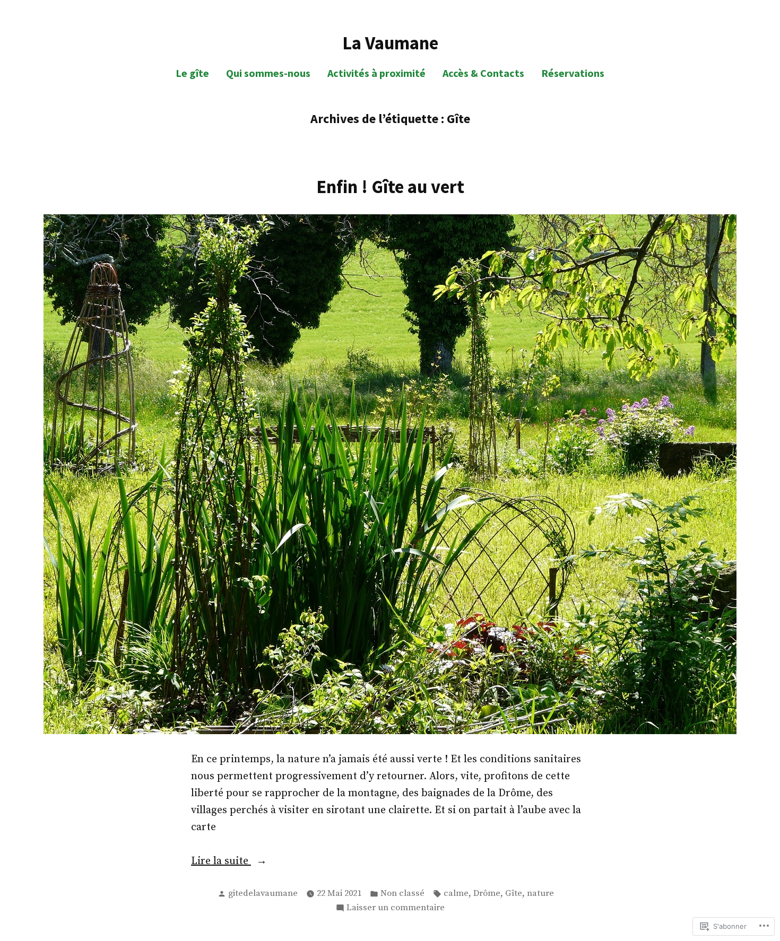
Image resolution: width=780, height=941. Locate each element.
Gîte (513, 893)
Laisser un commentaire (395, 909)
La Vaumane (390, 42)
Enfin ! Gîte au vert (390, 186)
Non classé (402, 893)
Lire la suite (221, 862)
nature (540, 893)
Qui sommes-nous (268, 73)
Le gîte (192, 73)
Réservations (572, 73)
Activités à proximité (376, 73)
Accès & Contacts (483, 73)
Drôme (486, 893)
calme (456, 893)
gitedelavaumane (263, 893)
